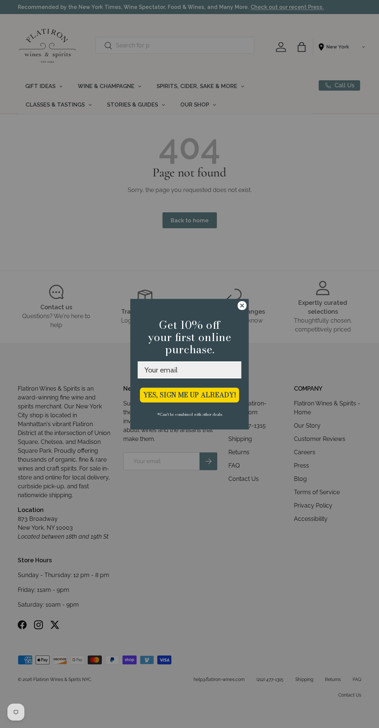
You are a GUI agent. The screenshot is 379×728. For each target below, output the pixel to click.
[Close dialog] (242, 305)
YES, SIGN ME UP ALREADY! (189, 395)
